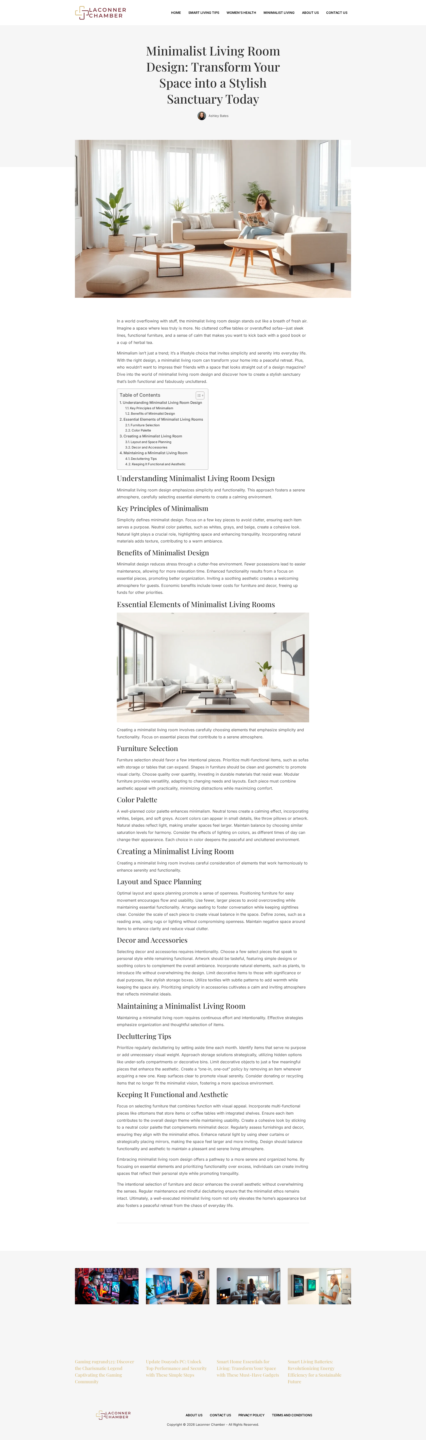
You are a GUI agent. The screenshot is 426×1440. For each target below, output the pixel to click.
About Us (310, 13)
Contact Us (336, 13)
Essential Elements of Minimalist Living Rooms (163, 419)
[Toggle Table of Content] (197, 395)
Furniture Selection (145, 425)
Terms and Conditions (292, 1415)
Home (176, 13)
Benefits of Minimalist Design (153, 413)
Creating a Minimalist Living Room (153, 436)
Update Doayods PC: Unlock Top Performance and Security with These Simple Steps (176, 1368)
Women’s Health (241, 13)
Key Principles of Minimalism (151, 408)
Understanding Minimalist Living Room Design (162, 402)
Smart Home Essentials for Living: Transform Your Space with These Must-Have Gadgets (248, 1368)
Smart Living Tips (203, 13)
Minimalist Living (279, 13)
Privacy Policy (251, 1415)
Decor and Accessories (149, 447)
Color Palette (141, 430)
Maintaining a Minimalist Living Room (156, 453)
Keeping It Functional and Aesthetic (159, 464)
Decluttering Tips (144, 459)
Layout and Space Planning (151, 442)
